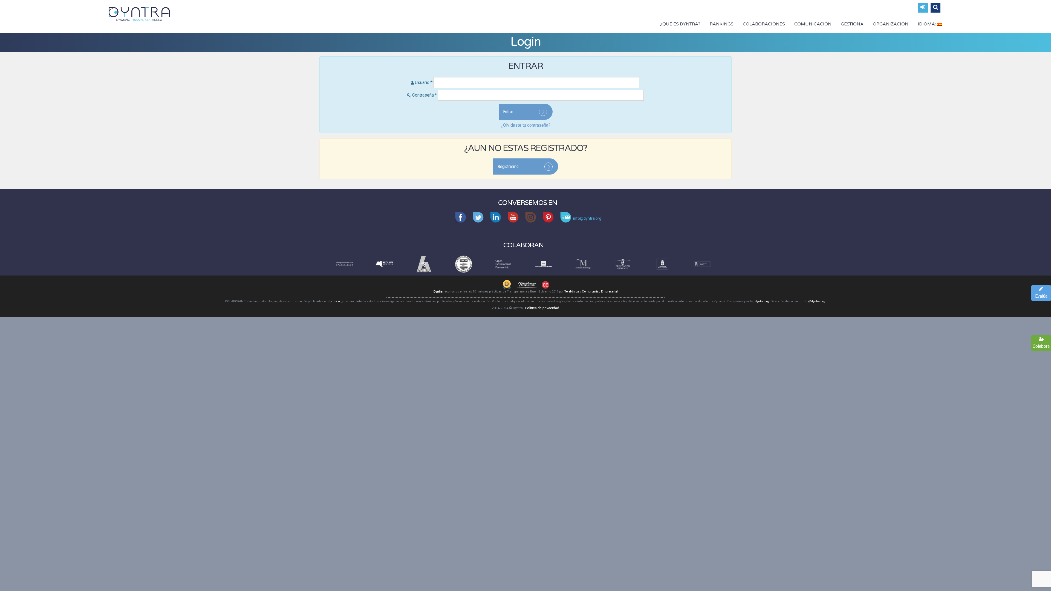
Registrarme (508, 166)
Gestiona (852, 24)
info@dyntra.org (814, 301)
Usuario (423, 82)
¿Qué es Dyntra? (680, 24)
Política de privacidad (542, 308)
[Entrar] (923, 8)
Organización (890, 24)
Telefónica (571, 291)
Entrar (508, 111)
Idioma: (927, 24)
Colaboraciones (764, 24)
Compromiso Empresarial (600, 291)
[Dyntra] (139, 13)
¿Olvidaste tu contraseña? (525, 125)
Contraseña (424, 95)
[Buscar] (935, 8)
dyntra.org (335, 301)
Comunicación (812, 24)
